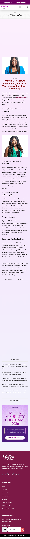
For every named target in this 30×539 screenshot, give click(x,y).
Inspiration (8, 77)
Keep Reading (9, 279)
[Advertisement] (15, 38)
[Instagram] (19, 2)
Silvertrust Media (21, 97)
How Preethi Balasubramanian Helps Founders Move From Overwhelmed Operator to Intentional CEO (14, 366)
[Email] (24, 279)
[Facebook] (17, 2)
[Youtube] (25, 2)
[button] (20, 7)
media (6, 95)
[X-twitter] (23, 2)
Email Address (6, 525)
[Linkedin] (21, 2)
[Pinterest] (22, 279)
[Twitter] (20, 279)
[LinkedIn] (12, 474)
